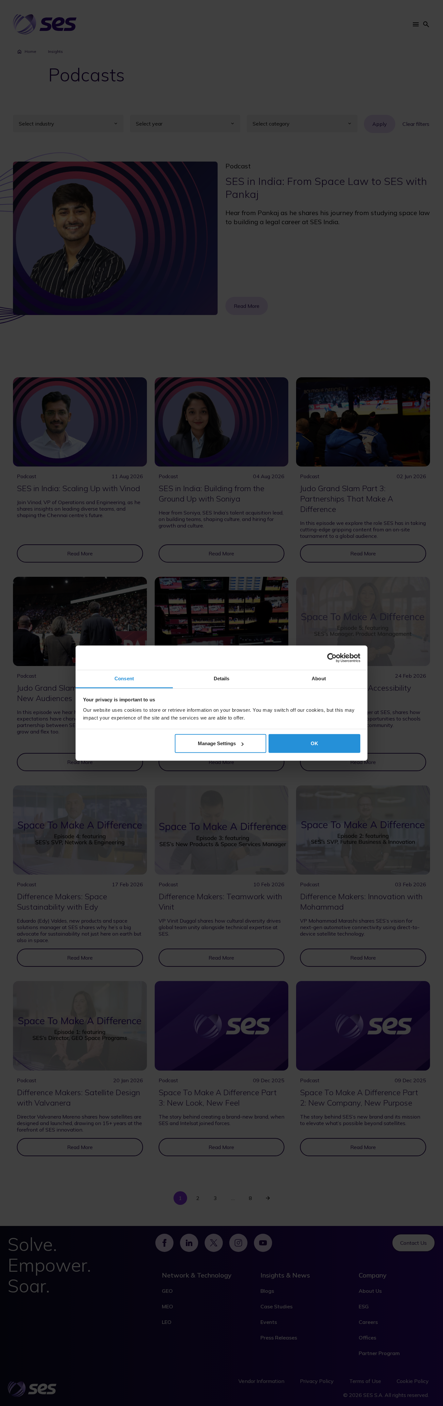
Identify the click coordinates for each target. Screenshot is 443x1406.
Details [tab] (222, 678)
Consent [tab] (124, 678)
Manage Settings (217, 743)
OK (314, 743)
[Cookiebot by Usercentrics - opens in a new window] (332, 657)
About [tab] (319, 678)
